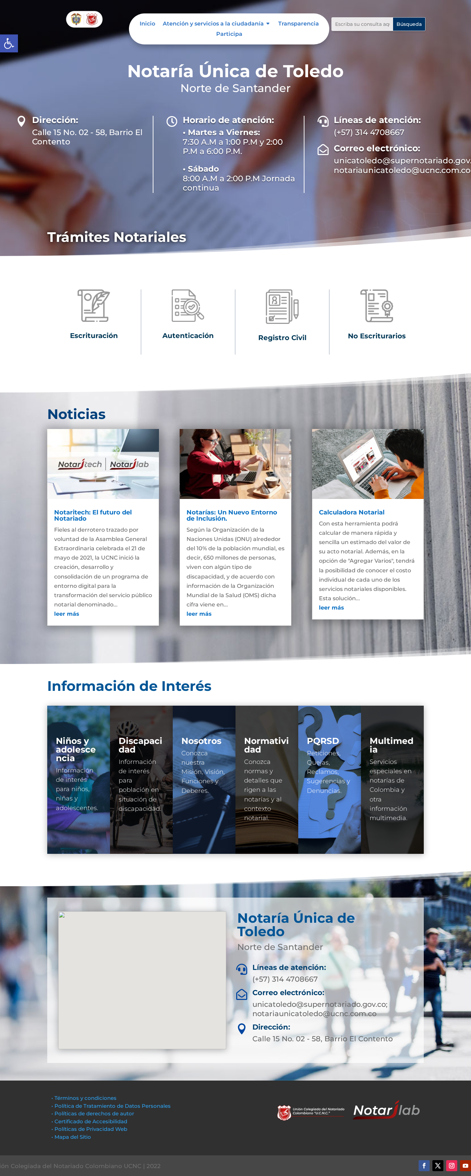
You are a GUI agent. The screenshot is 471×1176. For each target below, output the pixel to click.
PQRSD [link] (323, 741)
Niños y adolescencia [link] (76, 749)
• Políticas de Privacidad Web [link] (89, 1129)
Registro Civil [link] (282, 338)
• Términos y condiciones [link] (84, 1098)
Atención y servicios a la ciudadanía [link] (213, 24)
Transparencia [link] (298, 24)
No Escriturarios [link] (377, 336)
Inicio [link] (147, 24)
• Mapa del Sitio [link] (71, 1137)
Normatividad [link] (266, 745)
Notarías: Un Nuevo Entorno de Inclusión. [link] (232, 515)
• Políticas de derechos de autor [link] (92, 1113)
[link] (9, 43)
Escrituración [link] (94, 335)
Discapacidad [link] (140, 745)
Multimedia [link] (391, 745)
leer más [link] (66, 614)
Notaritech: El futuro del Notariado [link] (93, 515)
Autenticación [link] (188, 335)
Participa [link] (229, 34)
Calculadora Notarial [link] (351, 512)
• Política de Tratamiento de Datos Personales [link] (111, 1106)
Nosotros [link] (201, 741)
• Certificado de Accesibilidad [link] (89, 1121)
